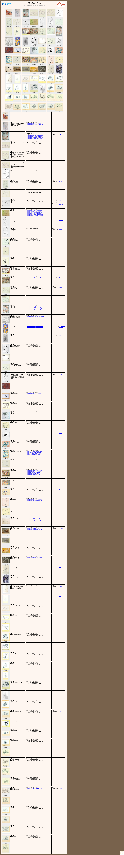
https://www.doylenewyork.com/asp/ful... (35, 215)
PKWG (60, 200)
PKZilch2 (60, 433)
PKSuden (61, 528)
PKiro (60, 201)
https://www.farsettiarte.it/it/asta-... (34, 473)
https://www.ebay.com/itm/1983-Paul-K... (35, 124)
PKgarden (61, 327)
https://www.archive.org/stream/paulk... (35, 557)
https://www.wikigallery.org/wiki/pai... (34, 454)
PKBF (60, 133)
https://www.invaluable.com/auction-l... (35, 500)
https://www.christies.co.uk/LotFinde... (35, 470)
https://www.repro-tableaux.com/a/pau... (35, 135)
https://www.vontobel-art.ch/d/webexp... (35, 307)
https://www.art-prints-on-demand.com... (35, 137)
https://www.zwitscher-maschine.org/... (35, 788)
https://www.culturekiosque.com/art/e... (35, 306)
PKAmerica (61, 586)
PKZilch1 (61, 204)
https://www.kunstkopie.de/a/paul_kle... (35, 327)
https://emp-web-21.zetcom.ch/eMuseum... (36, 316)
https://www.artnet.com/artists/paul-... (34, 123)
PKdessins (61, 202)
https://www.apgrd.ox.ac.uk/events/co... (35, 308)
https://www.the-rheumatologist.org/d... (35, 136)
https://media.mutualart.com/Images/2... (35, 210)
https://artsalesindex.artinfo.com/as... (34, 213)
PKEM (60, 171)
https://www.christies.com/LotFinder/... (35, 451)
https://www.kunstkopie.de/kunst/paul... (35, 115)
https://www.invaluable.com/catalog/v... (35, 212)
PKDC (60, 518)
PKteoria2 (61, 173)
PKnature (61, 277)
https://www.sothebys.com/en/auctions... (35, 214)
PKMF (60, 354)
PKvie (60, 134)
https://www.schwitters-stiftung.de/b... (34, 310)
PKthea (60, 181)
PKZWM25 (61, 788)
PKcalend (63, 326)
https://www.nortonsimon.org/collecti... (35, 383)
